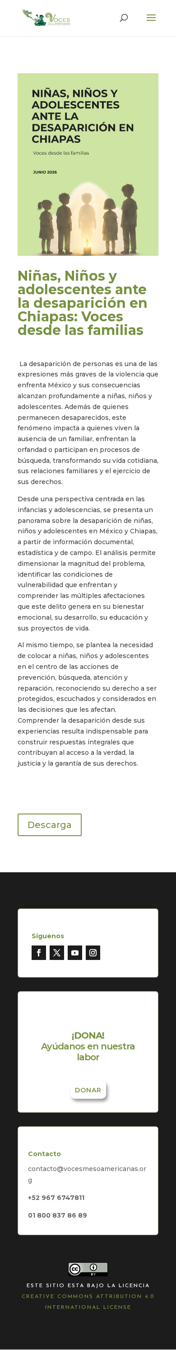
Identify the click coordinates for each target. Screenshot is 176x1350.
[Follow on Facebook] (39, 952)
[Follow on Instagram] (93, 952)
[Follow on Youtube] (75, 952)
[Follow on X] (57, 952)
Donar (88, 1090)
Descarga (50, 824)
